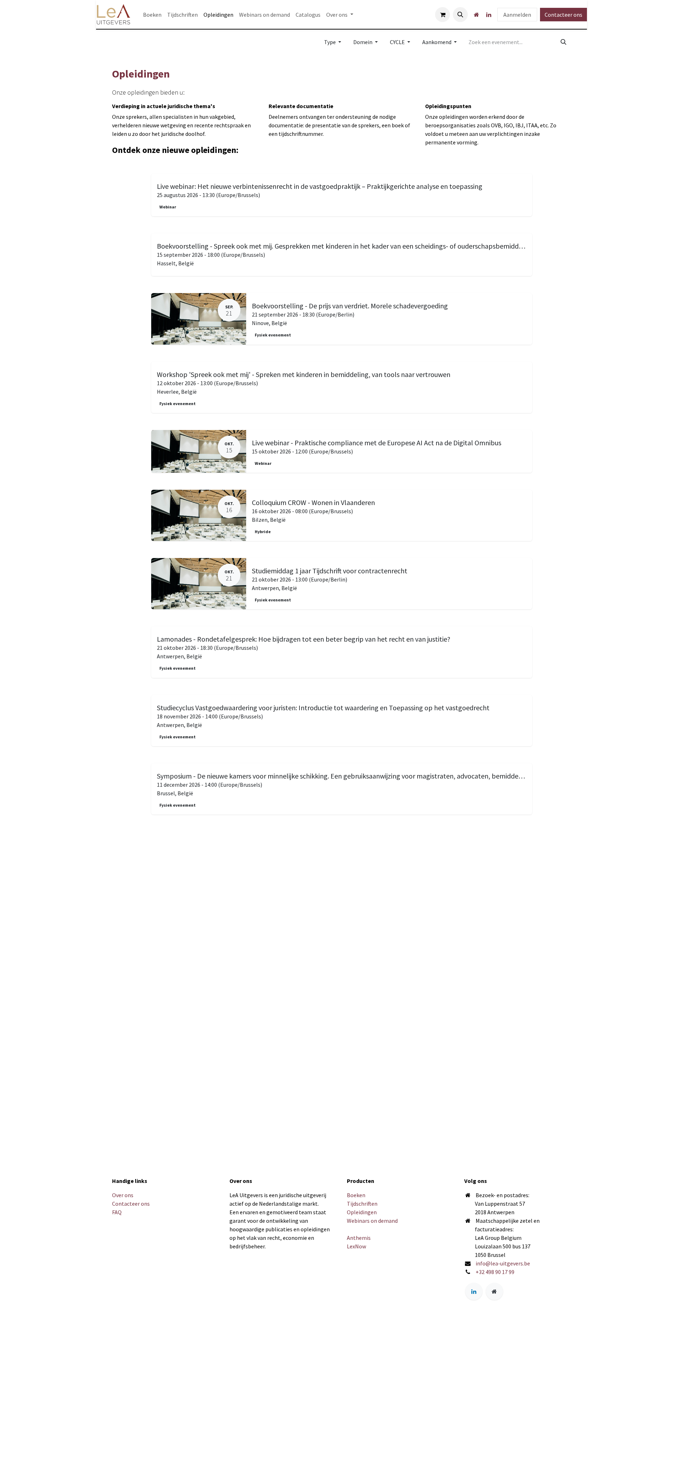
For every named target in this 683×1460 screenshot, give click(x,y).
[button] (460, 14)
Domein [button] (363, 42)
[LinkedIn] (488, 14)
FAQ (117, 1212)
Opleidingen (362, 1212)
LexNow (356, 1246)
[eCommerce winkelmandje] (442, 14)
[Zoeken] (563, 42)
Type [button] (330, 42)
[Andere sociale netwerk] (476, 14)
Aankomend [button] (437, 42)
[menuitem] (152, 14)
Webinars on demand (372, 1220)
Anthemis (359, 1237)
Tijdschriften (362, 1203)
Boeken (356, 1195)
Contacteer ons (563, 14)
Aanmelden (517, 14)
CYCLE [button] (398, 42)
